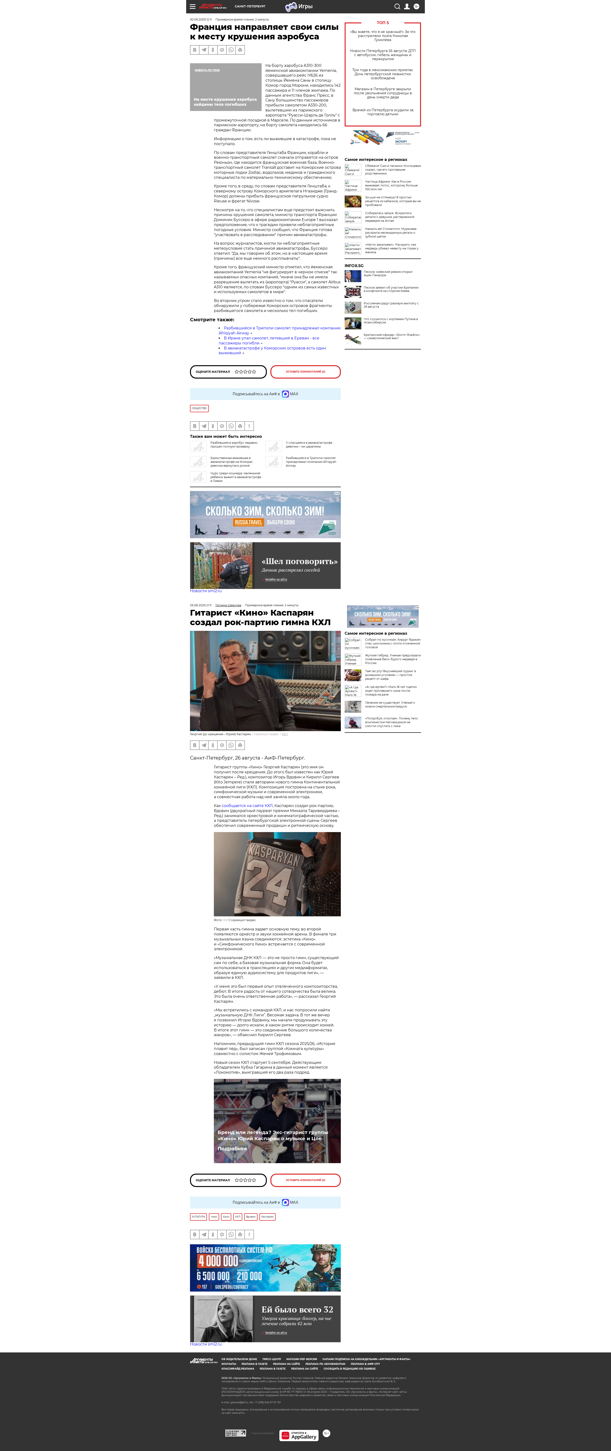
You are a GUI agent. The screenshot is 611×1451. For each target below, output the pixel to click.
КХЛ (285, 734)
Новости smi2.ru (206, 591)
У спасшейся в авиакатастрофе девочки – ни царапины (309, 444)
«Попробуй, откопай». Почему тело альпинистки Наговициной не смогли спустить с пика (391, 722)
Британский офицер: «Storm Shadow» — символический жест (392, 336)
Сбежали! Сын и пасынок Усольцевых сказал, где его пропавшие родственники (393, 169)
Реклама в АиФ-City (365, 1364)
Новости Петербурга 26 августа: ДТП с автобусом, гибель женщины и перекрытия (383, 55)
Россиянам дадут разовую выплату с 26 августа (391, 305)
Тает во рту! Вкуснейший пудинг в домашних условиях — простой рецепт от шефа (390, 675)
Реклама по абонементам (325, 1364)
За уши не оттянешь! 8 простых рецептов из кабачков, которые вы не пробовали (393, 201)
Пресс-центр (272, 1359)
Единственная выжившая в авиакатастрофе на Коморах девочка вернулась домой (232, 461)
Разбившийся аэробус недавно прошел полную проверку (234, 444)
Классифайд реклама (237, 1368)
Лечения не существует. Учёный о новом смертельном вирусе (390, 704)
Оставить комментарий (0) (305, 371)
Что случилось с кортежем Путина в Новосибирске (391, 320)
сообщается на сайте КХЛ (247, 805)
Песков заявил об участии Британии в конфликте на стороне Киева (391, 289)
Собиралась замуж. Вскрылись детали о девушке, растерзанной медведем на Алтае (389, 216)
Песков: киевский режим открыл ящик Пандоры (388, 273)
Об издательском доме (239, 1359)
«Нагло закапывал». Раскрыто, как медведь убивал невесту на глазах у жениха (392, 248)
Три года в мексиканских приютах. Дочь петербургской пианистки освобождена (382, 74)
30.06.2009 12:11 (201, 19)
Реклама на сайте (286, 1364)
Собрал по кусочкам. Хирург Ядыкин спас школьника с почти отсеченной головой (393, 643)
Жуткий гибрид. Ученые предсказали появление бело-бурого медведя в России (393, 659)
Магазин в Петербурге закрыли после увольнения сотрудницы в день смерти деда (383, 93)
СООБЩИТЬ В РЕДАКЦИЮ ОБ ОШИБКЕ (350, 1368)
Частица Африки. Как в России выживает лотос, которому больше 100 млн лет (391, 185)
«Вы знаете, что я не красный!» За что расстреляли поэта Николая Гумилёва (383, 36)
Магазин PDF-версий (301, 1359)
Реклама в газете (255, 1364)
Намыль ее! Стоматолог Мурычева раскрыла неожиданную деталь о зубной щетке (390, 232)
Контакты (228, 1364)
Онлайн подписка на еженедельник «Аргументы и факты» (366, 1359)
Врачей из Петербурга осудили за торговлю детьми (383, 112)
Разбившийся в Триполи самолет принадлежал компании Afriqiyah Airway (311, 461)
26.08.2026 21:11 (200, 605)
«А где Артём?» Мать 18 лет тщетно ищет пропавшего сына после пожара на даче (391, 690)
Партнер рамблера (262, 1433)
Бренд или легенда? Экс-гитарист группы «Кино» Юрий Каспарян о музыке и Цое (273, 1135)
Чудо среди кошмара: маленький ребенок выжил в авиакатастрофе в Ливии (236, 477)
